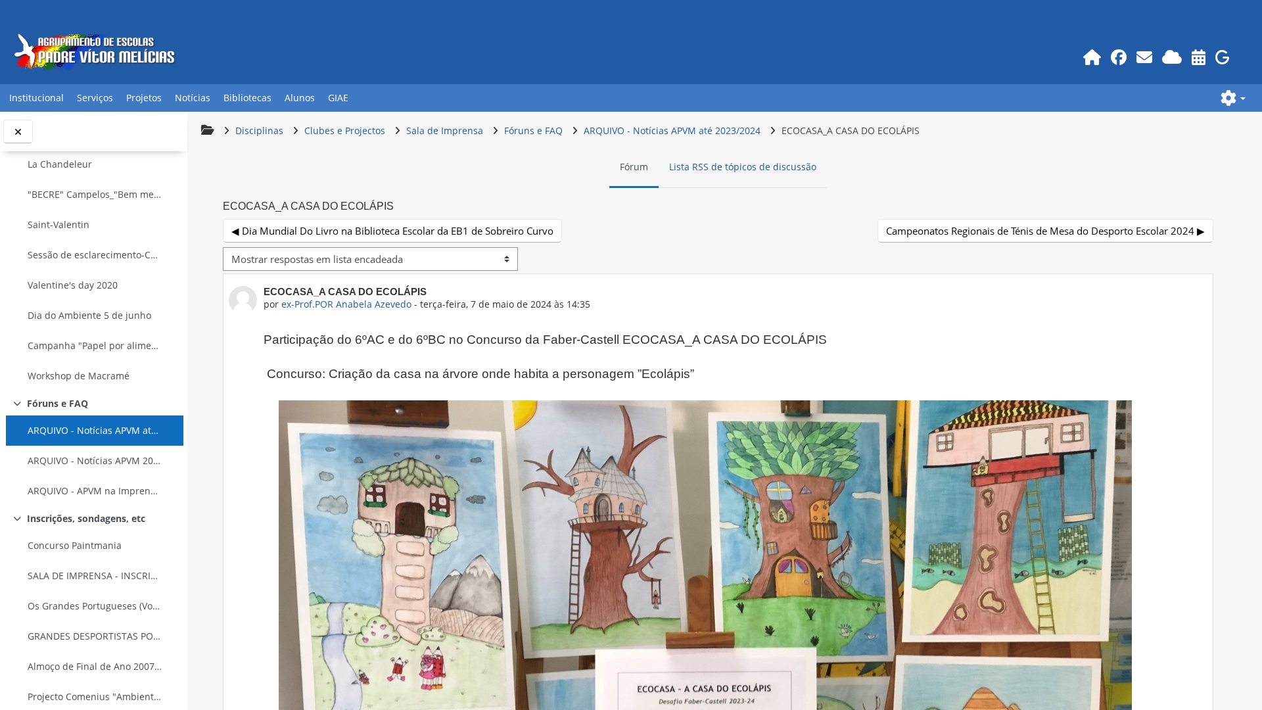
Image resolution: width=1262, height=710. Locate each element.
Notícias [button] (192, 97)
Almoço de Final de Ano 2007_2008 (95, 666)
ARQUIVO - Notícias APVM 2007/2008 (95, 460)
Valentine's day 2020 (73, 285)
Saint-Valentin (58, 224)
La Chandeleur (60, 164)
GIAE (338, 97)
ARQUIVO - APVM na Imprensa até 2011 (95, 491)
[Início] (1092, 57)
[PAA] (1198, 57)
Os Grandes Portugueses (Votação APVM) (95, 606)
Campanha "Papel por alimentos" (95, 345)
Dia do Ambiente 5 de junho (89, 315)
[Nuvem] (1171, 57)
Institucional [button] (36, 97)
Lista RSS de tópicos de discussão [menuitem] (742, 166)
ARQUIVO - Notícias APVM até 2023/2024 (95, 430)
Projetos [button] (144, 97)
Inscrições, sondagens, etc (86, 518)
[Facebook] (1118, 57)
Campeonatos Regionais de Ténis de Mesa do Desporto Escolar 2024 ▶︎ (1045, 230)
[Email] (1144, 57)
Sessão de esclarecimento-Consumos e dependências (95, 254)
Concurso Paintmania (75, 545)
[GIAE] (1222, 57)
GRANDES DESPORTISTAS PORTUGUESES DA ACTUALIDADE (95, 636)
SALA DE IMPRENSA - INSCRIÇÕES (95, 575)
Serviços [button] (95, 97)
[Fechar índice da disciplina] (18, 132)
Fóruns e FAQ (57, 403)
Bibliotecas (247, 97)
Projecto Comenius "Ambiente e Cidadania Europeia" (95, 696)
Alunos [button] (300, 97)
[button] (1233, 98)
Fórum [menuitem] (634, 166)
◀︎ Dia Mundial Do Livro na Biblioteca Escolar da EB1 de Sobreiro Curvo (392, 230)
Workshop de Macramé (78, 375)
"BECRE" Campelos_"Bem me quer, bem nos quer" (95, 194)
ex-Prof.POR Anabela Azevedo (346, 304)
